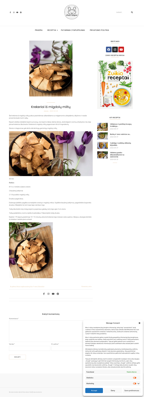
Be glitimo (13, 286)
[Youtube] (17, 12)
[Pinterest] (21, 12)
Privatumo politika (99, 30)
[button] (139, 323)
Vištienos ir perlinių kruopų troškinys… (121, 125)
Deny (113, 390)
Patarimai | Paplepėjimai (73, 30)
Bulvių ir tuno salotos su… (120, 134)
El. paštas (55, 344)
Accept (94, 390)
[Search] (132, 12)
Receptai (51, 30)
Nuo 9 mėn (33, 286)
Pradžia (39, 30)
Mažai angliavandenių (23, 286)
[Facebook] (109, 49)
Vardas (12, 344)
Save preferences (131, 390)
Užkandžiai (40, 286)
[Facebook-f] (10, 12)
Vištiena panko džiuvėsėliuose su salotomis (117, 155)
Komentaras (14, 318)
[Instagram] (13, 12)
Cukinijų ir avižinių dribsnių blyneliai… (120, 144)
